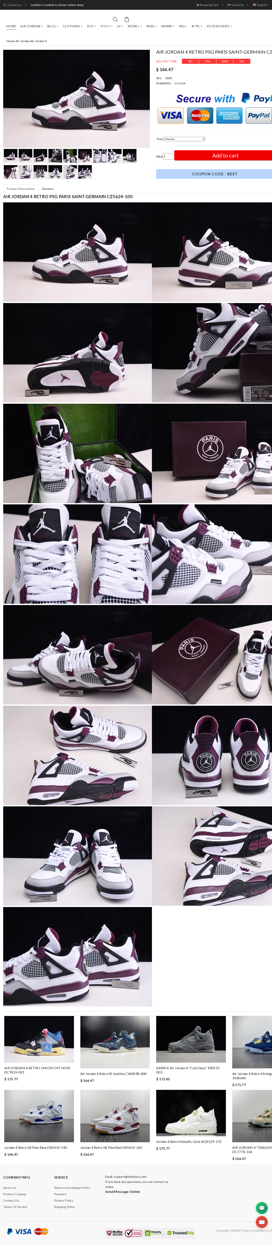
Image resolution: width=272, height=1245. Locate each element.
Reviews (48, 188)
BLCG (51, 26)
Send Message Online (122, 1191)
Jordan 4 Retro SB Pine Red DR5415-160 (111, 1147)
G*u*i (105, 26)
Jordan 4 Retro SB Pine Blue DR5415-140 (35, 1147)
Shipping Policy (64, 1207)
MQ (182, 26)
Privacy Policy (63, 1200)
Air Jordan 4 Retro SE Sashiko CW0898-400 (113, 1074)
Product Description (21, 188)
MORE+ (134, 26)
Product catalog (14, 1194)
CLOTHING (71, 26)
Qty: (159, 156)
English (261, 5)
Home (11, 26)
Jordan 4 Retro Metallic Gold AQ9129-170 (188, 1141)
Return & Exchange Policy (72, 1187)
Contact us (14, 5)
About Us (9, 1187)
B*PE (196, 26)
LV (119, 26)
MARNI (167, 26)
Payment (60, 1194)
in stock (180, 83)
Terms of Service (15, 1207)
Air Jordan (30, 26)
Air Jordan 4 (38, 41)
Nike (150, 26)
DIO (90, 26)
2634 (168, 78)
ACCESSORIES (218, 26)
